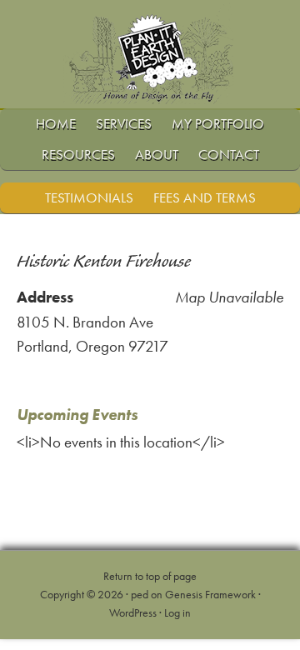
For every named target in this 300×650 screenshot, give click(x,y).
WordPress (133, 612)
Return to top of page (150, 575)
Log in (177, 612)
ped (139, 594)
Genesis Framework (210, 594)
